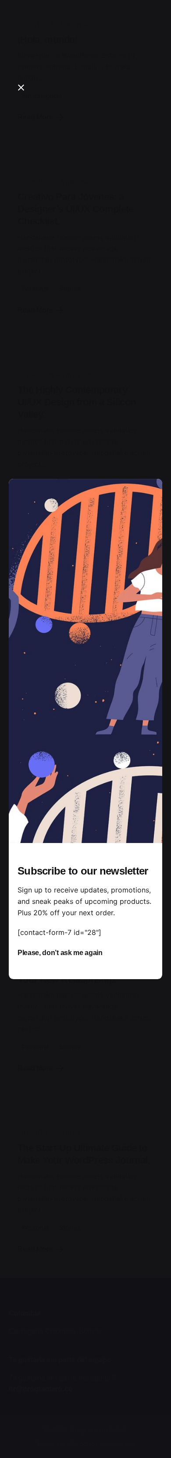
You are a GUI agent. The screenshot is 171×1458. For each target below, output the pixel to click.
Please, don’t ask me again (60, 952)
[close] (21, 87)
